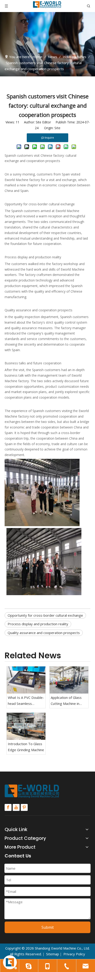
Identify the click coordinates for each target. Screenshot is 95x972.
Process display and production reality (38, 624)
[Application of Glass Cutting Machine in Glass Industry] (69, 680)
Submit (48, 927)
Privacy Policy (74, 954)
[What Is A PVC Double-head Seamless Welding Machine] (26, 680)
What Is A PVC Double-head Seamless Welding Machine (26, 700)
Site (57, 127)
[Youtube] (16, 807)
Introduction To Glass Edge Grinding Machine (26, 746)
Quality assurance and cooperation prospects (44, 632)
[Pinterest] (24, 807)
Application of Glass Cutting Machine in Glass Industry (66, 700)
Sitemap (52, 954)
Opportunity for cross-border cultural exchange (45, 615)
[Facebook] (8, 807)
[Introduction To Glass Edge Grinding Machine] (26, 726)
